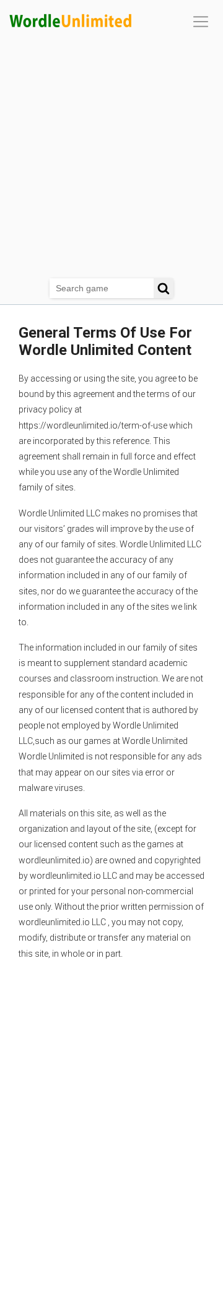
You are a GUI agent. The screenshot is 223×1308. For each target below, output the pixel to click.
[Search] (163, 288)
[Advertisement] (111, 160)
